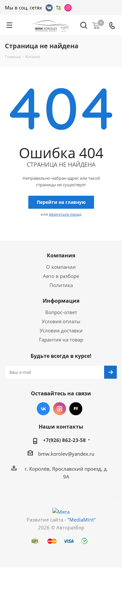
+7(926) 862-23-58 (64, 440)
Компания (61, 255)
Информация (61, 300)
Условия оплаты (61, 321)
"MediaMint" (81, 519)
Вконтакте (43, 408)
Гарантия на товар (61, 339)
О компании (61, 267)
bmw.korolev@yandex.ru (66, 453)
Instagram (59, 408)
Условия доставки (61, 330)
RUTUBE (75, 408)
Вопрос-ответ (61, 312)
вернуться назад (65, 214)
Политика (61, 285)
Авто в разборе (61, 276)
